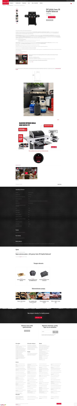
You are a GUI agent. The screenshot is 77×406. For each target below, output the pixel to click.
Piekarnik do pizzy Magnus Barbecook (20, 368)
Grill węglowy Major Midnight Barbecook (20, 357)
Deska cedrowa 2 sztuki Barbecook (43, 352)
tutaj (32, 61)
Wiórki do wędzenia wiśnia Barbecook (43, 347)
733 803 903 (14, 0)
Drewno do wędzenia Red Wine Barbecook (56, 372)
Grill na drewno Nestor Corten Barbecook (21, 348)
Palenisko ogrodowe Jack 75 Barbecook (32, 353)
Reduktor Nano (41, 379)
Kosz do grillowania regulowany (43, 385)
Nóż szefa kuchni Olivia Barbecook (20, 372)
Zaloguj (68, 0)
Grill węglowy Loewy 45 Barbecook (20, 355)
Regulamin (17, 404)
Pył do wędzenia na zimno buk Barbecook (21, 375)
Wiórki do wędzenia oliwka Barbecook (43, 348)
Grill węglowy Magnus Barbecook (20, 347)
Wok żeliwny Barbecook (30, 388)
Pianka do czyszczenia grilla (19, 391)
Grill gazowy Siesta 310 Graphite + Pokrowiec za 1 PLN (20, 398)
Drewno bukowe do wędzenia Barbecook (21, 373)
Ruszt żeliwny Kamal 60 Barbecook (43, 368)
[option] (17, 11)
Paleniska (28, 351)
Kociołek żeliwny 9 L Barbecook (43, 376)
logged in (20, 256)
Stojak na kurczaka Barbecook (19, 385)
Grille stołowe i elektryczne (31, 343)
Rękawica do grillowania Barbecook (31, 369)
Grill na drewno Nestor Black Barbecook (20, 349)
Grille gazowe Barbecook (10, 5)
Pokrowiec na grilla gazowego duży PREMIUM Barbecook (31, 391)
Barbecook (4, 5)
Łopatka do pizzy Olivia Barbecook (43, 372)
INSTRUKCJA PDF (18, 165)
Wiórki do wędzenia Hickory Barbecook (44, 353)
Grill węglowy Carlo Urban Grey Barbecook (21, 351)
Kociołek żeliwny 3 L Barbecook (55, 376)
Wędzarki (40, 343)
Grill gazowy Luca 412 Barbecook (43, 396)
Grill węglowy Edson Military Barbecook (20, 350)
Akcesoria (17, 362)
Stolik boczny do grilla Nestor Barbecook (44, 365)
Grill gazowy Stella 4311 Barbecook (20, 399)
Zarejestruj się (72, 0)
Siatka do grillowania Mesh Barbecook (20, 370)
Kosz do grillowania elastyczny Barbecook (56, 385)
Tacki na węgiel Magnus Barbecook (31, 368)
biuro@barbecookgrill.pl (22, 0)
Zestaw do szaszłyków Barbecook (31, 375)
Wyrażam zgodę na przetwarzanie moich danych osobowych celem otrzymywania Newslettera (49, 335)
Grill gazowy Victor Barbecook (31, 348)
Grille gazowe (18, 394)
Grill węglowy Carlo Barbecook (31, 349)
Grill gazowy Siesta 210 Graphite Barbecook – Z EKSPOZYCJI (20, 396)
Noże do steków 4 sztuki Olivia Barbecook (56, 370)
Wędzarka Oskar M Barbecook (42, 354)
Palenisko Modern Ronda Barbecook (31, 354)
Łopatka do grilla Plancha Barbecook (55, 369)
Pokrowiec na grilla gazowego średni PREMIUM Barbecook (43, 391)
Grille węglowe (18, 343)
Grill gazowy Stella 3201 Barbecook (31, 396)
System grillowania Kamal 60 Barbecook (56, 368)
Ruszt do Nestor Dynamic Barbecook (55, 365)
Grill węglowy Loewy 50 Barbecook (20, 356)
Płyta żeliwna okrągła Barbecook (31, 376)
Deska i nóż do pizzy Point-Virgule (55, 375)
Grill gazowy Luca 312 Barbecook (55, 396)
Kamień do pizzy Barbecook (19, 388)
